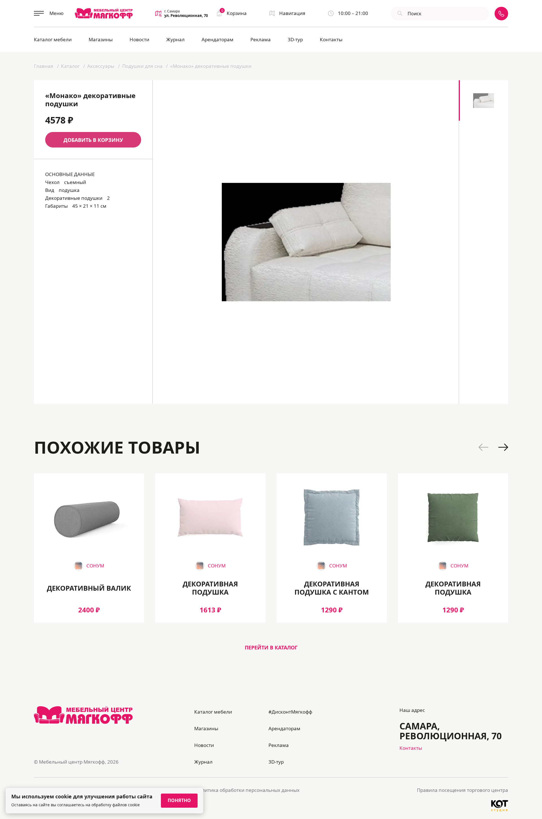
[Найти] (399, 13)
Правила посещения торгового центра (462, 790)
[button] (483, 447)
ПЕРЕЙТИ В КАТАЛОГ (271, 647)
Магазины (101, 39)
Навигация (292, 13)
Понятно (179, 800)
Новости (139, 39)
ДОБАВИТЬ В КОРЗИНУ (93, 139)
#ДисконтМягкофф (290, 711)
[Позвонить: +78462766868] (501, 13)
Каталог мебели (53, 39)
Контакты (331, 39)
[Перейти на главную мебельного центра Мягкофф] (104, 13)
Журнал (175, 39)
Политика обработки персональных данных (248, 790)
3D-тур (295, 39)
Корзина (234, 12)
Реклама (260, 39)
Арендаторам (217, 39)
